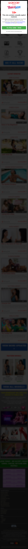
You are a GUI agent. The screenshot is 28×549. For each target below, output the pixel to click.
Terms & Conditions (21, 21)
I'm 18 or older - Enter (14, 28)
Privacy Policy (19, 22)
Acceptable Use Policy (10, 22)
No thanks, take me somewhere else (14, 31)
